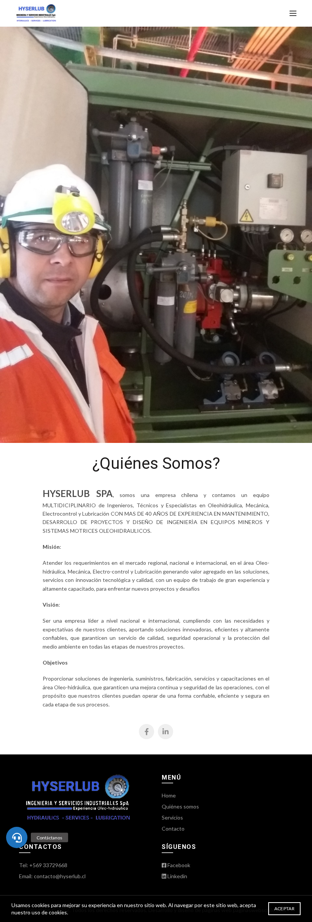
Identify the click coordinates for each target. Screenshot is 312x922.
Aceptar (284, 908)
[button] (16, 837)
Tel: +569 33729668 (43, 865)
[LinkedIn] (165, 731)
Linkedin (176, 876)
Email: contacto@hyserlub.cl (52, 876)
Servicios (172, 817)
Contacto (173, 828)
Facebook (178, 865)
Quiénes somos (180, 806)
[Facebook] (146, 731)
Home (169, 795)
